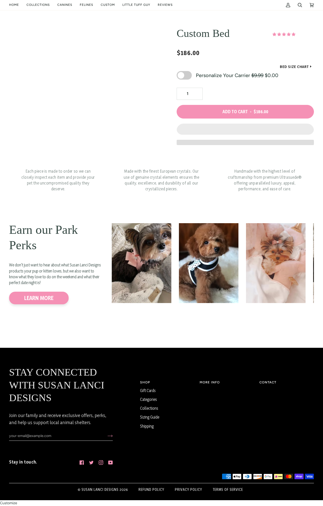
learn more (38, 298)
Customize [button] (8, 503)
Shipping (147, 426)
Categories (148, 399)
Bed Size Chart (294, 66)
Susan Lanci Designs (100, 489)
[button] (38, 5)
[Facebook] (81, 462)
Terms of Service (228, 489)
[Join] (106, 436)
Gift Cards (148, 390)
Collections (149, 408)
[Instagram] (101, 462)
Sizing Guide (149, 417)
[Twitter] (91, 462)
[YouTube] (110, 462)
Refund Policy (151, 489)
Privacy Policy (188, 489)
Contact (267, 382)
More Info (210, 382)
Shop (145, 382)
